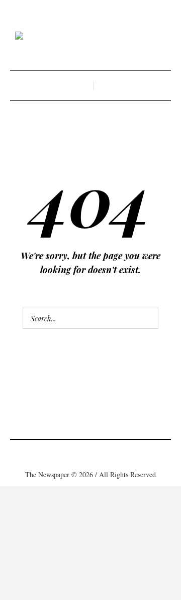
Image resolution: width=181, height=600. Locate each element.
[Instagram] (90, 453)
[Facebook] (60, 453)
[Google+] (75, 453)
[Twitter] (106, 453)
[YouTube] (121, 453)
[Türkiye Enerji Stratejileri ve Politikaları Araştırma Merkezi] (90, 37)
